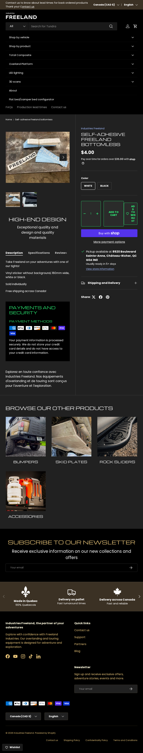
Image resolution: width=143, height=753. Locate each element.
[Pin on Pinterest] (107, 297)
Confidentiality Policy (96, 740)
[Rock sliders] (117, 437)
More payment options (109, 242)
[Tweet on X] (93, 297)
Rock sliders (117, 461)
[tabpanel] (38, 276)
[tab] (14, 253)
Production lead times (32, 107)
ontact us (28, 6)
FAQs (9, 107)
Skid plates (71, 461)
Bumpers (25, 461)
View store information (100, 269)
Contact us (58, 107)
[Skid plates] (72, 437)
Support (79, 637)
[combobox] (61, 26)
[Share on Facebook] (100, 297)
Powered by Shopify (45, 732)
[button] (135, 26)
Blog (77, 651)
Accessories (25, 516)
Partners (80, 644)
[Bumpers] (26, 437)
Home (9, 119)
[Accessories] (26, 491)
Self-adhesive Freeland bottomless (33, 119)
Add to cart (114, 213)
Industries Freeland (92, 128)
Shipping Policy (72, 740)
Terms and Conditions (125, 740)
